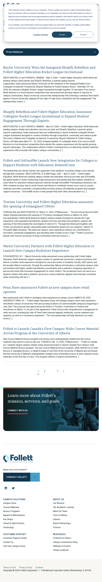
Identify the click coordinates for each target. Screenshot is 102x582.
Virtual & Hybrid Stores (13, 523)
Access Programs (11, 511)
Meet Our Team (60, 511)
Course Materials (11, 507)
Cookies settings (40, 34)
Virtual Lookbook (61, 550)
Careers (56, 519)
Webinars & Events (62, 546)
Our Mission (58, 503)
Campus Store (9, 503)
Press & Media (60, 515)
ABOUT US (58, 499)
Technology (8, 527)
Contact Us (8, 542)
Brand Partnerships (62, 523)
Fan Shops (8, 519)
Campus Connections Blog (65, 542)
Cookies (39, 567)
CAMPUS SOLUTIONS (14, 499)
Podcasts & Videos (62, 538)
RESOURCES (59, 534)
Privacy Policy (25, 567)
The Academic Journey (63, 507)
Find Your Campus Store (14, 546)
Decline (83, 34)
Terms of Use (9, 567)
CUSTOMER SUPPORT (14, 534)
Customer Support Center (15, 538)
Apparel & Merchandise (14, 515)
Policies (57, 527)
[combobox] (51, 52)
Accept (62, 34)
